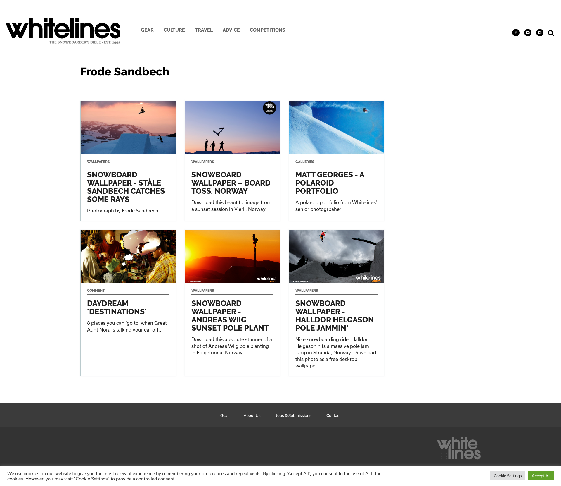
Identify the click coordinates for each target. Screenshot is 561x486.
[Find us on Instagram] (539, 32)
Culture (174, 30)
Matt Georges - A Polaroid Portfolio (336, 161)
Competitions (267, 30)
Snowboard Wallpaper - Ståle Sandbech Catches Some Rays (128, 161)
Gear (147, 30)
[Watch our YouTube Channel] (527, 32)
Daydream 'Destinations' (128, 303)
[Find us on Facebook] (516, 32)
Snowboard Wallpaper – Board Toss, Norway (232, 161)
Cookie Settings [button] (508, 475)
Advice (231, 30)
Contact (333, 415)
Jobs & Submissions (293, 415)
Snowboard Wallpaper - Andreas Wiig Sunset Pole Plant (232, 303)
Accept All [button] (541, 475)
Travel (204, 30)
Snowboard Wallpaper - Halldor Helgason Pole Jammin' (336, 303)
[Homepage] (459, 446)
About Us (252, 415)
